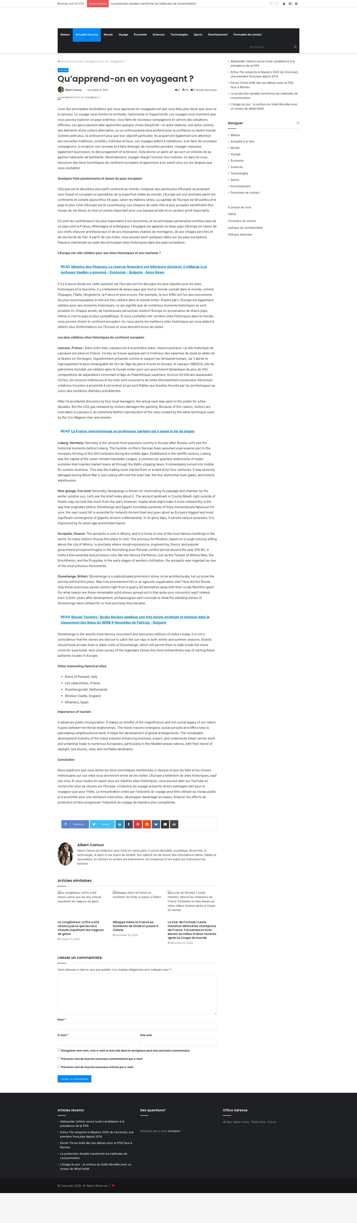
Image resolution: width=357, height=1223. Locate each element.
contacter (174, 1161)
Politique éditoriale (240, 264)
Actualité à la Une (87, 64)
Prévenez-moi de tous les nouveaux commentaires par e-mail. (102, 1088)
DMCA (232, 244)
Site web (146, 1065)
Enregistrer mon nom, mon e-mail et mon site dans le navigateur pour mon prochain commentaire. (125, 1080)
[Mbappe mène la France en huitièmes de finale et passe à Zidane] (137, 934)
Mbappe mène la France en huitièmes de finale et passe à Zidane (135, 956)
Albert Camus (73, 119)
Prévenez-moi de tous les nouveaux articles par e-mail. (97, 1097)
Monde (108, 64)
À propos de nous (239, 237)
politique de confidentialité (245, 257)
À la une (78, 91)
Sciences (159, 64)
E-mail (63, 1065)
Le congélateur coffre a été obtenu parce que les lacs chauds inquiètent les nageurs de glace (81, 958)
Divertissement (218, 64)
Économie (140, 64)
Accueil (65, 91)
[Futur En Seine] (96, 33)
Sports (198, 64)
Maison (65, 64)
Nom (62, 1049)
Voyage (123, 64)
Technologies (179, 64)
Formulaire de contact (247, 64)
